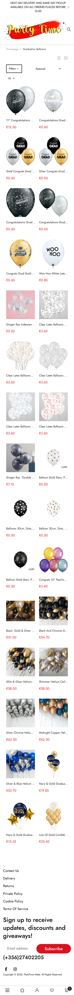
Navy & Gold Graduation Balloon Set (28, 835)
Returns (8, 886)
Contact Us (11, 870)
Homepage (12, 49)
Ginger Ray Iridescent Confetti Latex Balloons (33, 325)
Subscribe (54, 949)
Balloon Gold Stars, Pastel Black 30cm (29, 580)
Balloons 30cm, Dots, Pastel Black (26, 529)
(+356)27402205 (23, 957)
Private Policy (13, 893)
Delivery (9, 878)
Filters (12, 68)
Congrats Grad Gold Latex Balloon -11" (29, 274)
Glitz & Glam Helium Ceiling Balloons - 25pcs (34, 682)
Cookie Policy (13, 901)
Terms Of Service (15, 909)
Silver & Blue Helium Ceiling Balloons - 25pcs (34, 784)
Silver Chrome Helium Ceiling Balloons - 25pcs (34, 733)
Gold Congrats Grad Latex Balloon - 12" (30, 171)
